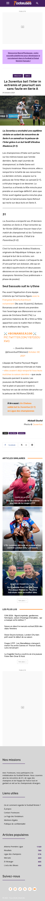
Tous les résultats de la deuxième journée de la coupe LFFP (23, 501)
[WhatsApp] (30, 889)
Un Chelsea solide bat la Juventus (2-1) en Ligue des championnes (22, 407)
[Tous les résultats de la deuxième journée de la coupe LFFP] (22, 484)
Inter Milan (13, 433)
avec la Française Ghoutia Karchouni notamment (20, 300)
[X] (25, 889)
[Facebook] (10, 889)
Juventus (37, 424)
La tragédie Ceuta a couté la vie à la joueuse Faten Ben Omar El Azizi (23, 655)
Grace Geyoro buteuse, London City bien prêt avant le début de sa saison (21, 636)
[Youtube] (34, 889)
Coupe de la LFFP (22, 497)
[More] (32, 445)
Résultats (17, 76)
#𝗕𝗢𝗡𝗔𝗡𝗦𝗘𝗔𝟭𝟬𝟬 (20, 333)
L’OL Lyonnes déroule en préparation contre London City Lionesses (22, 546)
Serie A (27, 76)
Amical (22, 542)
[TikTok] (20, 889)
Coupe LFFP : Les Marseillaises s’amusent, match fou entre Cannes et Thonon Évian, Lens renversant (22, 645)
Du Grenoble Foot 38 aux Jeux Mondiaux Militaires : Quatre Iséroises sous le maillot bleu (22, 590)
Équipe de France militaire (22, 584)
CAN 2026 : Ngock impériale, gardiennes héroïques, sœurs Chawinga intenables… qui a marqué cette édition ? (23, 617)
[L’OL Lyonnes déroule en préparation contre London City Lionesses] (22, 529)
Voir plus (21, 600)
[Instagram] (15, 889)
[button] (37, 3)
